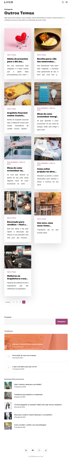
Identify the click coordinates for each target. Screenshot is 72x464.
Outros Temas (11, 55)
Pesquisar (8, 317)
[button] (67, 2)
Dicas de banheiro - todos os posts (46, 109)
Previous (8, 302)
